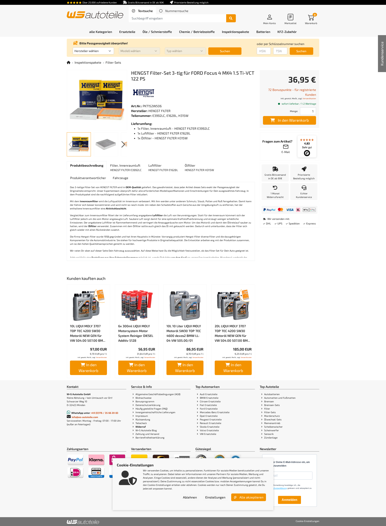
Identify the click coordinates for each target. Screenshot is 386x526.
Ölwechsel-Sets (272, 419)
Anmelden (289, 500)
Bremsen (269, 401)
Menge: (294, 111)
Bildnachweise (143, 397)
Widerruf (141, 426)
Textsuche (145, 11)
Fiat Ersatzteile (208, 405)
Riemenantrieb (272, 423)
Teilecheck (141, 423)
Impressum (142, 415)
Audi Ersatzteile (208, 394)
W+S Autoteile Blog (146, 430)
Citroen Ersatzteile (210, 401)
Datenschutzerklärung (148, 405)
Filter (267, 408)
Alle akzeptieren (251, 497)
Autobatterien (272, 394)
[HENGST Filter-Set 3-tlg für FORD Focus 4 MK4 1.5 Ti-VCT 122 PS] (97, 100)
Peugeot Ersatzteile (211, 419)
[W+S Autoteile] (95, 15)
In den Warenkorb (88, 367)
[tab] (142, 11)
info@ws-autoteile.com (85, 417)
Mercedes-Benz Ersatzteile (214, 412)
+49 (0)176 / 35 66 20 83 (104, 412)
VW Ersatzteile (208, 433)
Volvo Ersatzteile (209, 430)
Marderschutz (272, 415)
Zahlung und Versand (147, 433)
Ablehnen (190, 497)
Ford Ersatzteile (209, 408)
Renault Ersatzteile (210, 423)
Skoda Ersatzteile (209, 426)
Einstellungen (215, 497)
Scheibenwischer (273, 426)
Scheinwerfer (271, 430)
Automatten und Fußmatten (280, 397)
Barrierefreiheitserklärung (150, 437)
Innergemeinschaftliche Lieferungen (155, 412)
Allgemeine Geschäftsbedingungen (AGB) (158, 394)
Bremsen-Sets (272, 405)
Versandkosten (101, 357)
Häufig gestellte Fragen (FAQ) (151, 408)
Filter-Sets (113, 62)
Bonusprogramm (145, 401)
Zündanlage (270, 437)
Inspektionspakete (88, 62)
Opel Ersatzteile (209, 415)
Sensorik (269, 433)
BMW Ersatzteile (209, 397)
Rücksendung (143, 419)
